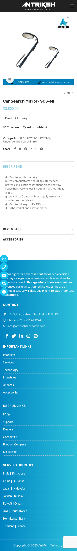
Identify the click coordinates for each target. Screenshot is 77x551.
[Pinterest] (25, 148)
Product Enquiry (16, 118)
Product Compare (14, 444)
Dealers (8, 429)
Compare (13, 127)
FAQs (6, 414)
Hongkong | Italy (14, 518)
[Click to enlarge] (10, 79)
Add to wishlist (37, 127)
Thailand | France (14, 526)
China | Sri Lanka (13, 481)
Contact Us (10, 437)
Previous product (64, 93)
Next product (72, 93)
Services (8, 362)
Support (8, 422)
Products (9, 355)
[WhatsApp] (36, 148)
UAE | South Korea (15, 511)
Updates (8, 385)
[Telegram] (41, 148)
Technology (10, 370)
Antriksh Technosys (51, 545)
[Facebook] (15, 148)
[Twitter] (20, 148)
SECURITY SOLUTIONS (34, 138)
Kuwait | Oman (12, 503)
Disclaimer (10, 451)
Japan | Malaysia (14, 488)
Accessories (13, 239)
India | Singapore (14, 473)
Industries (9, 377)
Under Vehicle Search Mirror (20, 141)
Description (12, 166)
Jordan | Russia (13, 496)
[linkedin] (31, 148)
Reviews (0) (12, 229)
